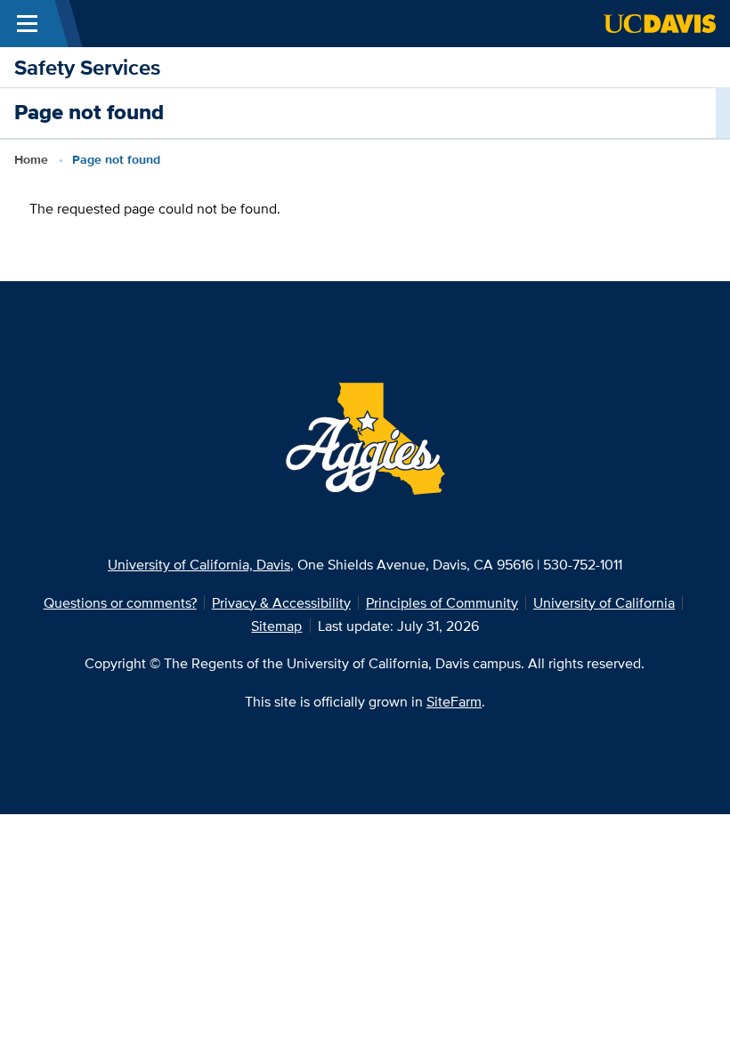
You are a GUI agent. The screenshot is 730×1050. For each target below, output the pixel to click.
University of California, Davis (199, 564)
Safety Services (87, 67)
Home (31, 159)
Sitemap (276, 625)
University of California (604, 602)
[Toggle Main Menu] (27, 23)
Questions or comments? (120, 602)
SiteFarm (454, 701)
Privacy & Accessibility (281, 602)
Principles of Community (442, 602)
